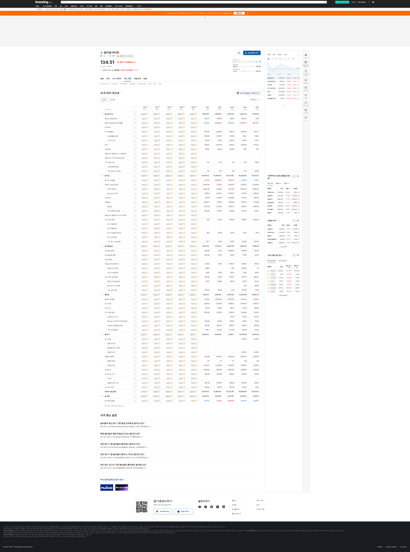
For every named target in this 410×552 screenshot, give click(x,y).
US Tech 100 (271, 57)
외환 (268, 23)
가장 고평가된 (282, 230)
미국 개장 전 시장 (72, 9)
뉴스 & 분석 (116, 48)
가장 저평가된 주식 (274, 224)
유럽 (113, 9)
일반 (102, 48)
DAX (268, 61)
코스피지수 (270, 47)
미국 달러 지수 (271, 67)
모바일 (234, 474)
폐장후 (81, 9)
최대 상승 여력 (271, 230)
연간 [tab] (104, 69)
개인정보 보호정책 (391, 516)
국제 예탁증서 (89, 9)
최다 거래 (270, 152)
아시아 (122, 9)
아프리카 (128, 9)
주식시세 (39, 9)
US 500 (269, 54)
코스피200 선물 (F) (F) (274, 50)
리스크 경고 (403, 516)
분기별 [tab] (112, 69)
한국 (56, 9)
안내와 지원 (260, 478)
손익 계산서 (114, 53)
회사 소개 (259, 469)
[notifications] (369, 2)
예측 (160, 53)
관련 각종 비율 (142, 53)
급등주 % (278, 152)
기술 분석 (137, 48)
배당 (149, 53)
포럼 (145, 48)
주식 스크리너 (119, 6)
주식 (285, 23)
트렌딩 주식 (271, 190)
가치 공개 (255, 31)
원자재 (280, 23)
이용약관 (379, 516)
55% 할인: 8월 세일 (342, 2)
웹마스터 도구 (236, 483)
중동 (117, 9)
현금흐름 (132, 53)
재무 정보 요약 (104, 53)
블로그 (234, 469)
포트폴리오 (235, 478)
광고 (257, 474)
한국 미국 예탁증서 (100, 9)
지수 (274, 23)
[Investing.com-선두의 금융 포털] (43, 2)
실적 (155, 53)
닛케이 (269, 64)
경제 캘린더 (108, 6)
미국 (108, 9)
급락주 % (286, 152)
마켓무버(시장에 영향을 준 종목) (278, 146)
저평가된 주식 (137, 9)
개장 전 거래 (107, 39)
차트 (108, 48)
